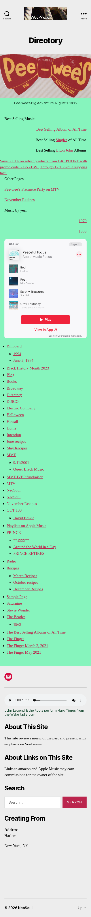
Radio (11, 561)
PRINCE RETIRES (28, 553)
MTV (11, 483)
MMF (11, 455)
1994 (17, 353)
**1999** (21, 540)
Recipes (13, 568)
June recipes (16, 441)
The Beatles (16, 616)
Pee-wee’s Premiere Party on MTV (32, 189)
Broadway (15, 388)
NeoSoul (14, 490)
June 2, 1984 (23, 360)
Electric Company (21, 408)
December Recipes (28, 589)
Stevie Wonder (18, 610)
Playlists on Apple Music (26, 525)
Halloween (15, 414)
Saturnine (14, 603)
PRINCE (14, 532)
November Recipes (19, 199)
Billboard (14, 346)
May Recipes (17, 448)
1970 (83, 220)
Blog (10, 374)
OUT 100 (14, 510)
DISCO (13, 401)
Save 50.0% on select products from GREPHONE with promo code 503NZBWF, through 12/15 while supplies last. (43, 167)
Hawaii (12, 421)
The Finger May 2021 (24, 652)
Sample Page (17, 596)
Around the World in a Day (34, 546)
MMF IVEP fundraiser (25, 477)
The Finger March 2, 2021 (27, 645)
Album (61, 129)
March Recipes (25, 575)
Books (12, 381)
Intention (14, 434)
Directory (14, 395)
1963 (17, 624)
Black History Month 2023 (28, 368)
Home (11, 428)
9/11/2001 (21, 462)
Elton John (64, 150)
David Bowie (23, 518)
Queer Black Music (28, 469)
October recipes (25, 582)
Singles (61, 140)
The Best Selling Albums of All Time (36, 632)
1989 (83, 231)
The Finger (15, 638)
